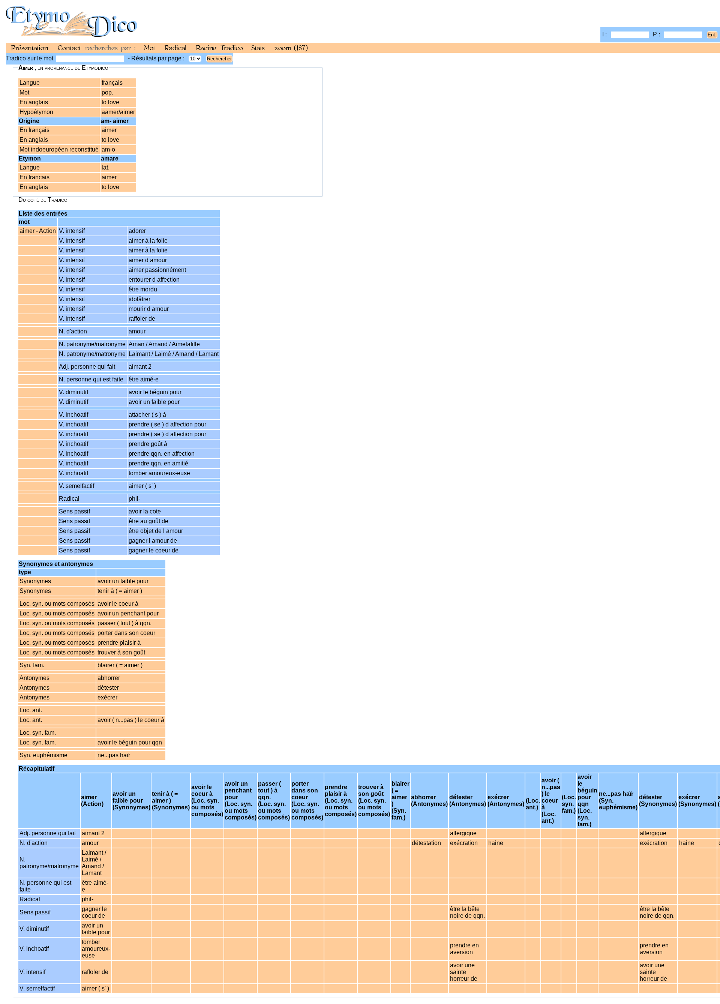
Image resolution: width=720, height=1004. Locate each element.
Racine (206, 47)
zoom (291, 47)
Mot (149, 47)
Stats (258, 47)
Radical (175, 47)
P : (657, 34)
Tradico (232, 47)
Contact (69, 47)
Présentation (29, 47)
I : (605, 34)
